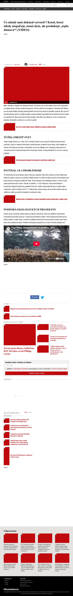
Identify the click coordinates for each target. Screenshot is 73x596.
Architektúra (7, 9)
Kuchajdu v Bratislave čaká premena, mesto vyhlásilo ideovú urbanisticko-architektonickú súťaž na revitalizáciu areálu (44, 548)
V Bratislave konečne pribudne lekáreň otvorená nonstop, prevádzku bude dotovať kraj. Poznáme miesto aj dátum (62, 548)
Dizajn (13, 9)
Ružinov (53, 1)
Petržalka (30, 1)
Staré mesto (38, 1)
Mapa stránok (23, 584)
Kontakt (6, 584)
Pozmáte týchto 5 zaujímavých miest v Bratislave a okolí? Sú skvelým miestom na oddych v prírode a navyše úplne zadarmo (62, 568)
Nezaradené (24, 9)
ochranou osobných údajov (59, 369)
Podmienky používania (25, 580)
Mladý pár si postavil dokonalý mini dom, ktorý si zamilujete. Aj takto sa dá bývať (32, 309)
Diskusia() (43, 64)
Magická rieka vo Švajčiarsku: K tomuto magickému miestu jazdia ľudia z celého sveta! (41, 199)
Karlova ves (60, 1)
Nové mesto (46, 1)
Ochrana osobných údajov (26, 582)
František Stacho (34, 64)
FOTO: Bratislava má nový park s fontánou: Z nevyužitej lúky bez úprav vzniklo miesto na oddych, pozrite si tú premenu (45, 568)
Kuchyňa (18, 9)
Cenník (6, 582)
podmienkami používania (20, 369)
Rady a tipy (38, 9)
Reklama (6, 580)
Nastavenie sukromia (25, 586)
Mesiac (30, 412)
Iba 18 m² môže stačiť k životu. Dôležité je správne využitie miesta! (36, 127)
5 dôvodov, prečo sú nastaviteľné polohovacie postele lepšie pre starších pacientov (21, 427)
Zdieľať (35, 297)
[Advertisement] (36, 48)
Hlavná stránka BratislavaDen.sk (18, 1)
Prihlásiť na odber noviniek (36, 373)
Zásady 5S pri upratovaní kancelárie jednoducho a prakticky (58, 338)
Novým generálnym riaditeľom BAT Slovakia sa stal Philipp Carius (19, 351)
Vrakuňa (67, 1)
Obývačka (31, 9)
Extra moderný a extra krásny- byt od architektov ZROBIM (25, 316)
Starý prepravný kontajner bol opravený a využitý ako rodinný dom (35, 160)
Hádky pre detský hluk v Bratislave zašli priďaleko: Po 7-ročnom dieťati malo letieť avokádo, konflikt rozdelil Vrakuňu (28, 568)
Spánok (44, 9)
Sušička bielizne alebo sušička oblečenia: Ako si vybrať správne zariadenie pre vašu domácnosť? (58, 350)
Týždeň (25, 412)
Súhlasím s (9, 369)
